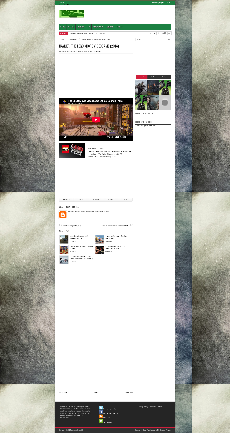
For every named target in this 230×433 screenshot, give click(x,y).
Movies (71, 26)
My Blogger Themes (164, 430)
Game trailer (73, 39)
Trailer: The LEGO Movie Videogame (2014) (89, 46)
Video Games (98, 26)
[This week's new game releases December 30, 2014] (165, 94)
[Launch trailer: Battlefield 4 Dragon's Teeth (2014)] (165, 109)
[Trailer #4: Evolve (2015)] (153, 94)
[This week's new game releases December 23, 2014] (141, 109)
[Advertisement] (96, 71)
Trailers (80, 26)
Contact (120, 26)
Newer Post (63, 393)
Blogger (69, 5)
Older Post (129, 393)
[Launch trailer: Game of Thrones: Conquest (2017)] (153, 109)
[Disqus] (96, 296)
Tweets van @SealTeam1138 (145, 126)
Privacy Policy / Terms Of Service (150, 407)
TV (89, 26)
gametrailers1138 (77, 430)
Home (62, 26)
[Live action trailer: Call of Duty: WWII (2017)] (141, 94)
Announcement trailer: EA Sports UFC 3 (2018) (94, 33)
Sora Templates (148, 430)
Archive (110, 26)
